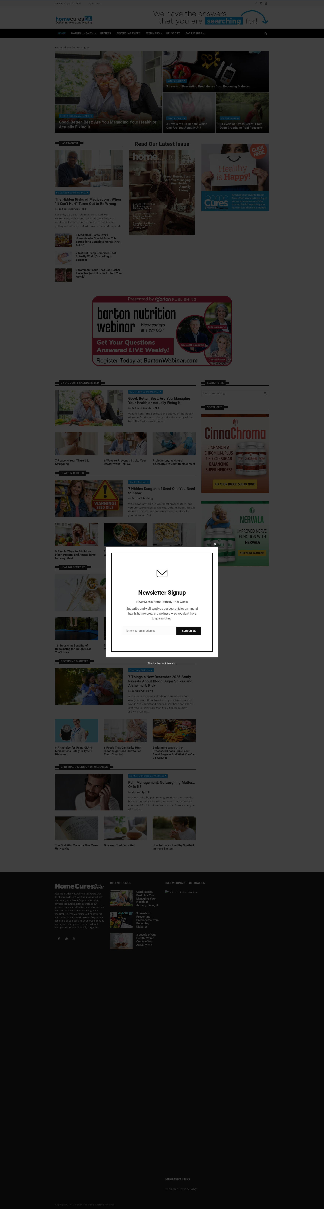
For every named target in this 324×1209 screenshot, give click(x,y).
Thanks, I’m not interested (162, 663)
